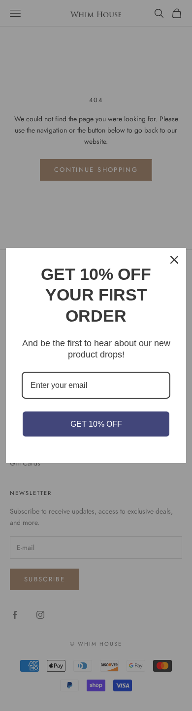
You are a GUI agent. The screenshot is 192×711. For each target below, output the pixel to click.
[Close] (174, 260)
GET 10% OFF (96, 424)
